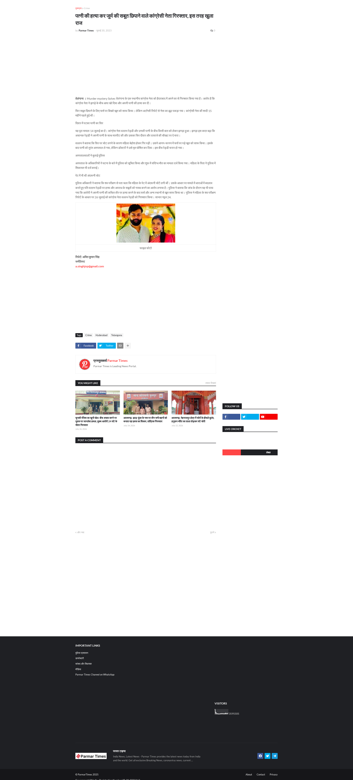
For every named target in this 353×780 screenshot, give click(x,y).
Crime (87, 8)
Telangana (116, 335)
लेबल (268, 452)
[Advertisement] (145, 63)
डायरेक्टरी (79, 658)
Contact (261, 774)
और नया (80, 532)
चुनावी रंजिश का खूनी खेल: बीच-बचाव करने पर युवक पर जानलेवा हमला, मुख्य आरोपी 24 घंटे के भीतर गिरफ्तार (96, 421)
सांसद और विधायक (83, 663)
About (249, 774)
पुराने (212, 532)
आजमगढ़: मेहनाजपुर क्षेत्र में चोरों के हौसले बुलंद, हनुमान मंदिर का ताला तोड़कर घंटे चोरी (193, 419)
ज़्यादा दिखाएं (210, 382)
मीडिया (78, 669)
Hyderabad (101, 335)
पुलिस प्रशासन (81, 652)
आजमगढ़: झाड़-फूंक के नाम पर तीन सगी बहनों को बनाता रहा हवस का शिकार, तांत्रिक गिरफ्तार (145, 419)
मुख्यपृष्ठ (78, 8)
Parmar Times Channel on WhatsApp (94, 674)
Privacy (274, 774)
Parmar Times (117, 360)
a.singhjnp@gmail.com (89, 266)
